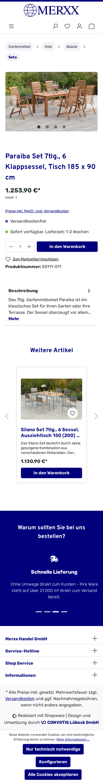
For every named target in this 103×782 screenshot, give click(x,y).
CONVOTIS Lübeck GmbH (73, 722)
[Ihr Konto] (79, 26)
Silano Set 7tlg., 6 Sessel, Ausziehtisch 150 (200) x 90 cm (50, 432)
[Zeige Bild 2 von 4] (47, 126)
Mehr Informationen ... (73, 739)
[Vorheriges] (10, 101)
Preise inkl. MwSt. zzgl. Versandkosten (37, 211)
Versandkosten (20, 698)
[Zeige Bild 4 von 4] (64, 126)
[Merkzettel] (67, 26)
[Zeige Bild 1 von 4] (38, 126)
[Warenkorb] (92, 26)
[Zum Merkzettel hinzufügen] (72, 413)
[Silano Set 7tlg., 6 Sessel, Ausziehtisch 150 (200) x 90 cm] (51, 399)
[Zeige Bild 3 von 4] (55, 126)
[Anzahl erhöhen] (29, 246)
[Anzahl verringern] (10, 246)
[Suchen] (55, 26)
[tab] (50, 304)
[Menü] (11, 26)
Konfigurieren (53, 761)
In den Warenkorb (67, 246)
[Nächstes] (92, 101)
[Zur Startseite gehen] (51, 10)
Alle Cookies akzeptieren (53, 774)
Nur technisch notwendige (53, 749)
